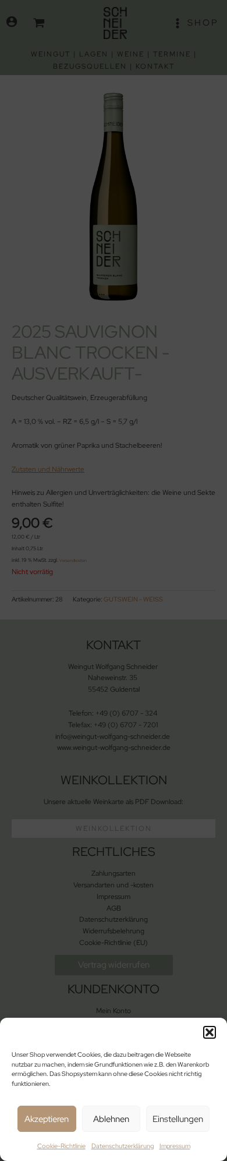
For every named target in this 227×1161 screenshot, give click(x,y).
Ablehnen (111, 1119)
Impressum (174, 1146)
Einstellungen (177, 1119)
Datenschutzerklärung (122, 1146)
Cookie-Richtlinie (61, 1146)
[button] (209, 1032)
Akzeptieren (46, 1119)
